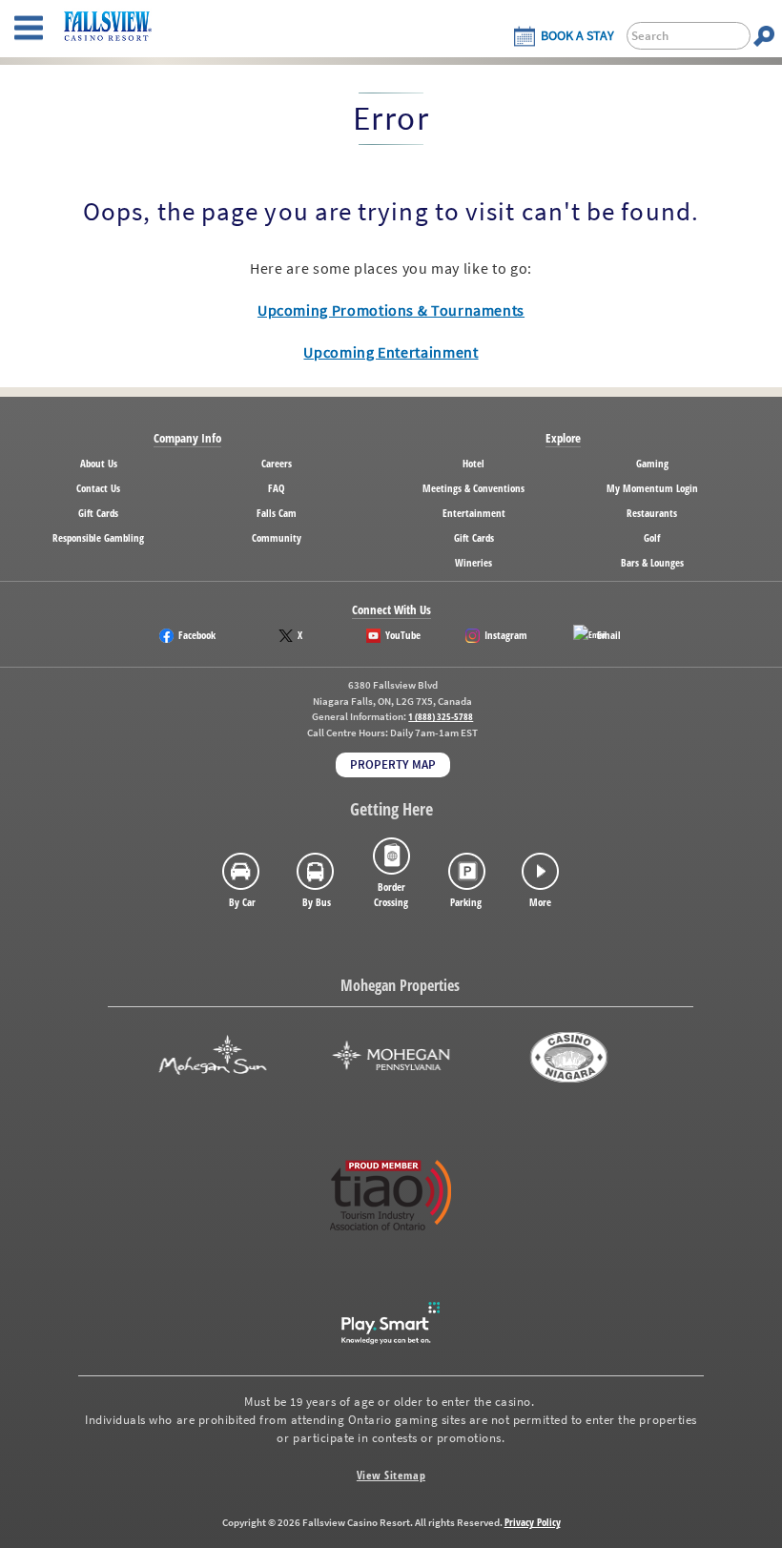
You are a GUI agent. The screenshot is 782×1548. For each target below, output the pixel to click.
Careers (276, 463)
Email (609, 635)
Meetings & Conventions (473, 488)
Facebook (197, 635)
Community (276, 537)
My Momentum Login (652, 488)
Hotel (473, 463)
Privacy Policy (532, 1522)
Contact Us (98, 488)
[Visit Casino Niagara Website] (569, 1057)
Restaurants (652, 513)
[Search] (763, 36)
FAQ (276, 488)
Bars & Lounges (652, 562)
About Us (98, 463)
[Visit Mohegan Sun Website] (213, 1057)
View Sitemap (391, 1475)
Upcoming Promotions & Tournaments (391, 310)
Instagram (505, 635)
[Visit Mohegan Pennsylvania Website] (391, 1057)
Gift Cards (98, 513)
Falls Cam (277, 513)
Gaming (652, 463)
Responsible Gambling (98, 537)
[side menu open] (28, 28)
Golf (652, 537)
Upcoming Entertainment (390, 351)
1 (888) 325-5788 (440, 717)
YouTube (403, 635)
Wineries (473, 562)
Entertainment (473, 513)
